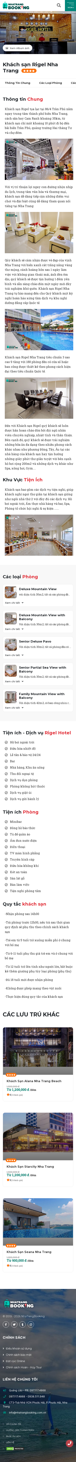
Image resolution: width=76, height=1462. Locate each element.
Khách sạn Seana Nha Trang (29, 1252)
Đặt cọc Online (15, 1361)
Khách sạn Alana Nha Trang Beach (34, 1081)
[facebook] (6, 1324)
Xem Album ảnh (19, 48)
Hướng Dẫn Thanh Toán (20, 1430)
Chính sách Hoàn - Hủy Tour (24, 1367)
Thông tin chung (17, 83)
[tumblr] (22, 1324)
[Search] (59, 5)
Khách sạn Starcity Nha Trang (30, 1166)
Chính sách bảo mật (19, 1354)
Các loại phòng (50, 83)
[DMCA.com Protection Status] (15, 1449)
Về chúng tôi (13, 1424)
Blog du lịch (13, 1436)
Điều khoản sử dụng (19, 1348)
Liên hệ (10, 1442)
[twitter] (14, 1324)
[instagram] (31, 1324)
